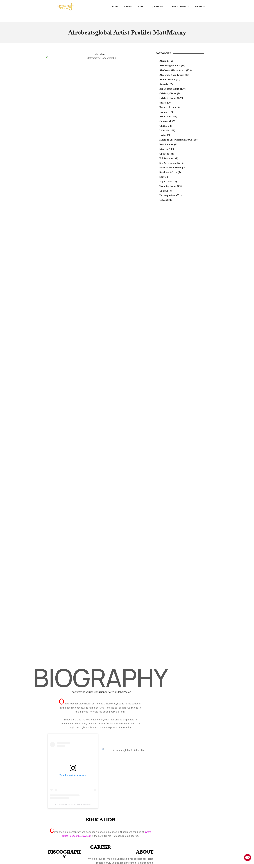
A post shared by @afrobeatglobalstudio (72, 804)
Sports (163, 177)
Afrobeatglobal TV (169, 65)
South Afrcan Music (170, 167)
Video (162, 200)
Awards (163, 84)
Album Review (167, 79)
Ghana (163, 126)
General (164, 121)
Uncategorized (167, 195)
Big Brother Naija (169, 89)
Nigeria (163, 149)
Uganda (163, 190)
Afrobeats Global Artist (172, 70)
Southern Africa (168, 172)
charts (163, 102)
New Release (166, 144)
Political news (167, 158)
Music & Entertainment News (175, 139)
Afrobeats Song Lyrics (171, 75)
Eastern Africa (167, 107)
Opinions (164, 153)
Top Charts (165, 181)
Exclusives (165, 116)
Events (163, 112)
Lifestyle (164, 130)
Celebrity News (167, 93)
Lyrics (162, 135)
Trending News (167, 186)
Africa (163, 61)
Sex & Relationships (170, 163)
